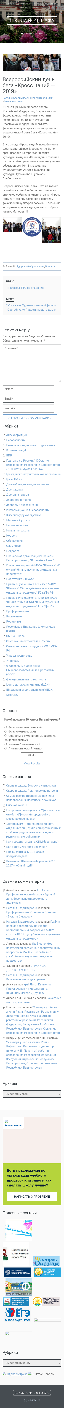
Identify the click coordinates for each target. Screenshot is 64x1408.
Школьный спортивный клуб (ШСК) (30, 689)
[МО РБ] (47, 1276)
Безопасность (15, 440)
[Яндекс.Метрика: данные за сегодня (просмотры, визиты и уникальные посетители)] (15, 1374)
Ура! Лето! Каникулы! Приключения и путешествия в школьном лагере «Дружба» (29, 989)
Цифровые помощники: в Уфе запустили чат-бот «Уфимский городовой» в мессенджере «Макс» (33, 814)
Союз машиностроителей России (28, 641)
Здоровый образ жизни (30, 266)
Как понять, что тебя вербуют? (26, 846)
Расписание (14, 616)
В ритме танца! (16, 450)
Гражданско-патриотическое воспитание (33, 474)
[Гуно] (16, 1305)
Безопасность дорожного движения (30, 445)
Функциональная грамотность (26, 679)
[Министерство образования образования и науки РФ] (17, 1276)
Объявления (14, 540)
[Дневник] (46, 1265)
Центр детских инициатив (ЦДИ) (28, 684)
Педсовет (12, 551)
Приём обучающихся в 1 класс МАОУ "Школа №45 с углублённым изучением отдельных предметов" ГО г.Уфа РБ (32, 588)
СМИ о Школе (15, 636)
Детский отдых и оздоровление (27, 484)
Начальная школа (18, 530)
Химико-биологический (24, 744)
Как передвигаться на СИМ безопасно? (32, 841)
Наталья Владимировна (17, 98)
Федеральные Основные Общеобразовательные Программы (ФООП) (30, 670)
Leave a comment (14, 101)
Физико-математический (25, 727)
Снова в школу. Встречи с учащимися (31, 785)
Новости (50, 266)
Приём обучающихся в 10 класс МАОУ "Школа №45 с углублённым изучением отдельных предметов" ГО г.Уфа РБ (32, 602)
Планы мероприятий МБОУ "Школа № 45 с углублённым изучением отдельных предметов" (33, 570)
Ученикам (12, 660)
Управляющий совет (20, 655)
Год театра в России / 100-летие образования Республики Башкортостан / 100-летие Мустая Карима (33, 465)
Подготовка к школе (20, 579)
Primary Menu (34, 33)
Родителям (13, 621)
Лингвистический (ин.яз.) (25, 748)
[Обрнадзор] (46, 1305)
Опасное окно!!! (16, 805)
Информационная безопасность (27, 510)
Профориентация (17, 611)
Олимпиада (13, 546)
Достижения (14, 489)
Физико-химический (22, 731)
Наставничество (17, 525)
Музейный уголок (18, 520)
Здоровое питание (18, 499)
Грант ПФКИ (14, 479)
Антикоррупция (16, 435)
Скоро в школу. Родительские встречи (32, 790)
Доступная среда (17, 494)
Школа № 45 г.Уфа (32, 20)
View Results (32, 763)
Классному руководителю (23, 515)
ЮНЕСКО (12, 694)
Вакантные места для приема (26, 979)
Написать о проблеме (32, 1196)
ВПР (9, 455)
